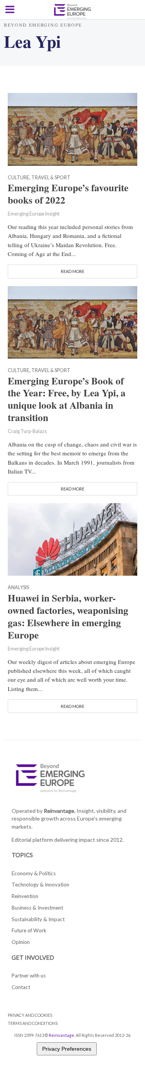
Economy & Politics (34, 873)
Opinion (21, 942)
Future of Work (29, 930)
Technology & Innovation (40, 884)
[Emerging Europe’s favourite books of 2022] (72, 128)
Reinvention (25, 896)
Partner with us (29, 975)
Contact (21, 987)
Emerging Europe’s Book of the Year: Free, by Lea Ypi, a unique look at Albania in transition (67, 399)
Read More (72, 271)
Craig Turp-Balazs (27, 431)
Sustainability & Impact (38, 919)
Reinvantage (61, 1035)
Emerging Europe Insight (34, 214)
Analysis (18, 587)
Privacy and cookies (30, 1015)
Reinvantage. (59, 810)
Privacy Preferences (66, 1049)
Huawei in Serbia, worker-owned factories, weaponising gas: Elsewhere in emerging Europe (68, 616)
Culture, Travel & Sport (39, 177)
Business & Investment (37, 908)
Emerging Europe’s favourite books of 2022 (68, 194)
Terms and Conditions (33, 1023)
